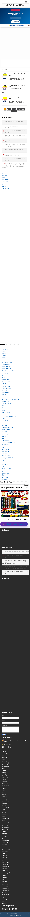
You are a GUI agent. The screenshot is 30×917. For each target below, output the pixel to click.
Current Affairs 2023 (7, 364)
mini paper (4, 423)
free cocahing (5, 385)
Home (3, 173)
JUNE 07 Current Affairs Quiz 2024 (10, 399)
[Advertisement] (15, 42)
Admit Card (4, 348)
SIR (3, 460)
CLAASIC (4, 355)
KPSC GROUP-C (6, 412)
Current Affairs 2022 (7, 362)
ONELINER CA (5, 188)
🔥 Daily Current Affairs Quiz (8, 25)
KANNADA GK (5, 401)
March (3, 759)
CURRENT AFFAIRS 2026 (8, 370)
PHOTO (4, 438)
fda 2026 (4, 377)
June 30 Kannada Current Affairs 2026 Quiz (15, 149)
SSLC (3, 462)
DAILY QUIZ (5, 374)
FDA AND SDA (5, 379)
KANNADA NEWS (6, 403)
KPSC (3, 411)
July (3, 751)
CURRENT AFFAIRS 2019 (8, 359)
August (4, 750)
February (4, 777)
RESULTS (4, 446)
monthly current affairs (7, 427)
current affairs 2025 (6, 368)
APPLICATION (5, 349)
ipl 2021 (4, 396)
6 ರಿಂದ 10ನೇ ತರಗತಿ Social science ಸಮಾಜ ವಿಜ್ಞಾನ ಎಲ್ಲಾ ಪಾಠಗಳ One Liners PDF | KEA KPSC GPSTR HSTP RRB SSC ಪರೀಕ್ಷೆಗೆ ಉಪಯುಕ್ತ (14, 165)
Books (3, 351)
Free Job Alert (5, 179)
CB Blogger (18, 915)
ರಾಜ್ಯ (3, 475)
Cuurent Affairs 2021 (7, 372)
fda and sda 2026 (6, 381)
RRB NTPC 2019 (6, 455)
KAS (3, 405)
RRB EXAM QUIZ (6, 449)
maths (3, 422)
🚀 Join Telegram (6, 744)
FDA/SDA (4, 177)
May (3, 755)
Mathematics (5, 420)
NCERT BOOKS (6, 429)
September (5, 766)
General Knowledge (7, 388)
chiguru (4, 353)
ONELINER (4, 433)
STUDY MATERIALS (7, 183)
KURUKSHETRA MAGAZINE (9, 416)
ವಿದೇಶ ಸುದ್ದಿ (4, 479)
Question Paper (6, 185)
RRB (3, 447)
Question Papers (6, 444)
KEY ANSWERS (5, 409)
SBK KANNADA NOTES (7, 457)
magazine (4, 418)
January (4, 761)
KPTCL (3, 414)
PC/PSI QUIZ (5, 435)
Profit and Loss (5, 440)
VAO (3, 466)
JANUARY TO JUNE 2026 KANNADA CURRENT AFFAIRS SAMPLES (14, 154)
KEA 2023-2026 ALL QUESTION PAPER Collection (17, 551)
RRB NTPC (4, 453)
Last (15, 110)
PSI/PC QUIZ (5, 181)
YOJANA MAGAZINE (7, 470)
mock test (4, 425)
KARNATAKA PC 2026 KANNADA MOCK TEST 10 (17, 572)
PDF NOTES (5, 186)
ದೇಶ (3, 471)
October (4, 764)
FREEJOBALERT (6, 386)
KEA (3, 407)
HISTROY (4, 394)
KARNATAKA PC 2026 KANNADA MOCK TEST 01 (17, 556)
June (3, 753)
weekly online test (6, 468)
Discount (4, 375)
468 (19, 109)
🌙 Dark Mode (15, 21)
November (4, 763)
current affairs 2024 (6, 366)
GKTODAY (4, 390)
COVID (4, 357)
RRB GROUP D (5, 451)
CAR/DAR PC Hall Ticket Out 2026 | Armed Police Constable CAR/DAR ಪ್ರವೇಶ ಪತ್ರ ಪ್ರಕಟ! (16, 567)
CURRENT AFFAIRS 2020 (8, 361)
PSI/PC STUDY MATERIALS (8, 442)
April (3, 757)
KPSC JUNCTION (15, 5)
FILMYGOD (4, 383)
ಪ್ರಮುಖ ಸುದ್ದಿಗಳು (5, 473)
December (4, 801)
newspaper (4, 431)
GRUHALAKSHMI (6, 392)
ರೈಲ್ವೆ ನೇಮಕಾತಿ (5, 477)
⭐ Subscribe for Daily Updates (14, 524)
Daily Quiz (4, 175)
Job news (4, 398)
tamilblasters (5, 464)
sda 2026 (4, 459)
